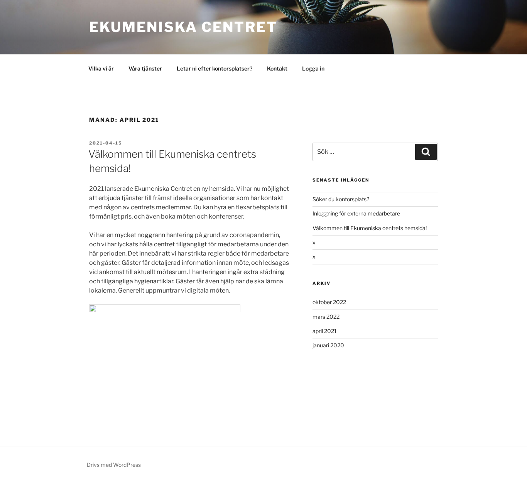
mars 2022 (326, 316)
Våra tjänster (145, 68)
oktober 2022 (329, 302)
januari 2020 (328, 345)
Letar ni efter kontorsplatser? (214, 68)
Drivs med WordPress (114, 464)
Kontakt (277, 68)
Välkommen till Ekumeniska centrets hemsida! (369, 228)
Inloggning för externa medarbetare (356, 213)
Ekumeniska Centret (183, 27)
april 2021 (324, 331)
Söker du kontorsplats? (340, 199)
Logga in (313, 68)
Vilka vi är (101, 68)
